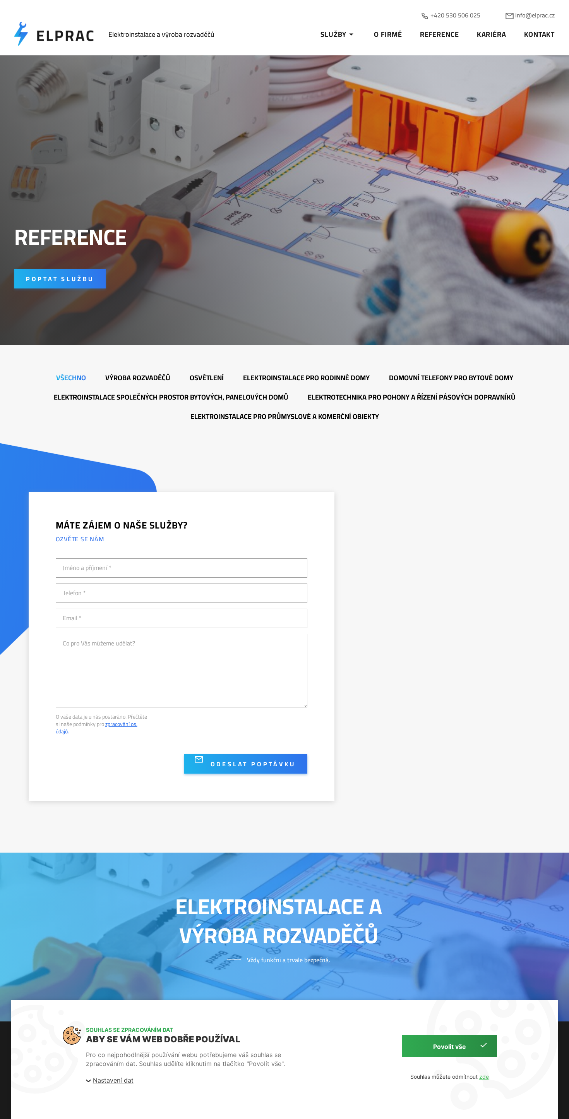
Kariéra (491, 34)
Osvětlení (207, 377)
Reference (439, 34)
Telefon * (74, 593)
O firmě (388, 34)
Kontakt (539, 34)
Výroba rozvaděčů (137, 377)
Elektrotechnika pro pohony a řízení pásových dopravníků (412, 397)
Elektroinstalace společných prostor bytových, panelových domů (171, 397)
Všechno (71, 377)
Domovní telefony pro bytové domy (451, 377)
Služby (333, 34)
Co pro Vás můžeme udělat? (99, 643)
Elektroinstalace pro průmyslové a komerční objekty (284, 416)
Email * (72, 618)
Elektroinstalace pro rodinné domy (306, 377)
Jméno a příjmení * (87, 568)
